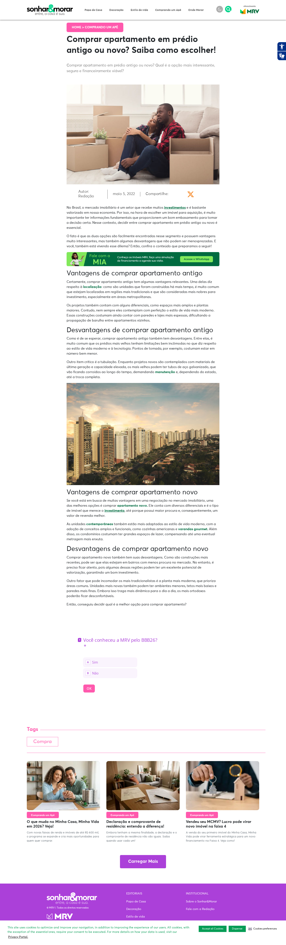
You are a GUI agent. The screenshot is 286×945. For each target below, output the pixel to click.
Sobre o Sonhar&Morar (201, 901)
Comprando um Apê (168, 10)
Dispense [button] (237, 929)
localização (92, 287)
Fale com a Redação (200, 909)
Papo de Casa (93, 10)
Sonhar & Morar (50, 6)
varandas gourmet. (193, 529)
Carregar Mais (143, 861)
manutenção (165, 372)
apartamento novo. (132, 505)
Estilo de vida (139, 10)
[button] (263, 928)
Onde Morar (196, 10)
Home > (78, 27)
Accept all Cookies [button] (212, 929)
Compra (42, 741)
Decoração (116, 10)
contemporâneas (99, 524)
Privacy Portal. (18, 937)
